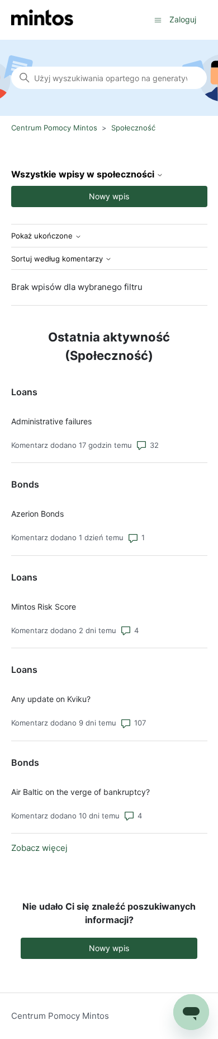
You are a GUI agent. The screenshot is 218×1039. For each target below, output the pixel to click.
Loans (24, 391)
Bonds (25, 484)
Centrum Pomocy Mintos (55, 127)
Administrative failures (51, 421)
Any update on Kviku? (51, 699)
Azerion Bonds (37, 513)
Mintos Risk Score (43, 606)
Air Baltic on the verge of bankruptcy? (80, 792)
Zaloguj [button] (182, 19)
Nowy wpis (109, 196)
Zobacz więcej (39, 848)
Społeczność (133, 127)
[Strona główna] (42, 20)
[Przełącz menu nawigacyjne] (158, 19)
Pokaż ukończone (43, 236)
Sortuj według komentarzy (58, 259)
